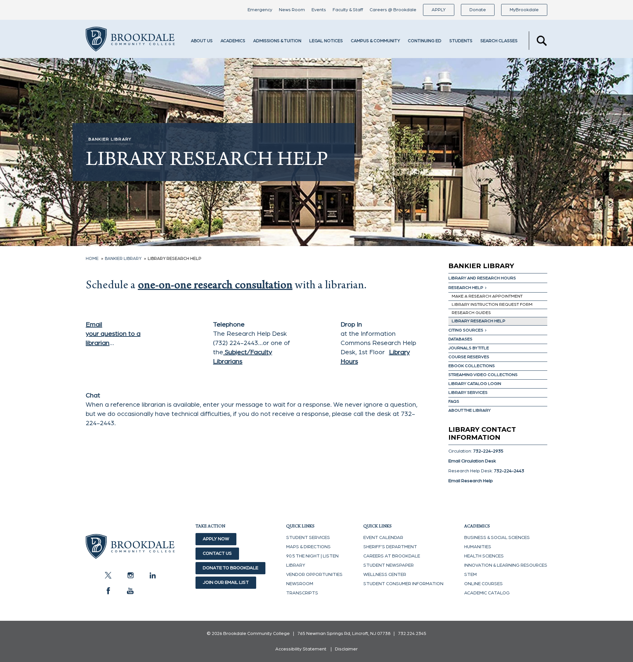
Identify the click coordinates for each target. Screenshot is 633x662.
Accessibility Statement (300, 649)
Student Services (308, 537)
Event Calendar (383, 537)
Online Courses (483, 584)
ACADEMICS (233, 41)
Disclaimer (346, 649)
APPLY (439, 10)
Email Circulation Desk (472, 461)
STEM (470, 574)
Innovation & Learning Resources (505, 565)
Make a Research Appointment (487, 296)
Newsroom (299, 584)
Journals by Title (468, 348)
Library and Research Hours (482, 278)
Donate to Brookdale (230, 568)
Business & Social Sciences (497, 537)
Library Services (468, 393)
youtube (130, 590)
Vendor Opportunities (314, 574)
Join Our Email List (226, 582)
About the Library (469, 410)
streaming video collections (483, 375)
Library (295, 565)
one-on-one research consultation (215, 286)
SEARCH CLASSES (499, 41)
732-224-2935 (488, 451)
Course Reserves (468, 357)
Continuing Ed (424, 41)
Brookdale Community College (130, 40)
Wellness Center (384, 574)
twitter (108, 575)
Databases (460, 339)
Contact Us (217, 553)
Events (319, 10)
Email (94, 324)
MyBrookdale (524, 10)
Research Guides (471, 313)
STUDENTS (460, 41)
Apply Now (216, 539)
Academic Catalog (487, 593)
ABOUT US (202, 41)
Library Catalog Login (474, 384)
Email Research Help (470, 481)
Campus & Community (375, 41)
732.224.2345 (412, 633)
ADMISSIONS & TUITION (277, 41)
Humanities (477, 547)
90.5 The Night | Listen (312, 556)
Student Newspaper (388, 565)
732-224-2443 (509, 471)
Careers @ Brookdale (393, 10)
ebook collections (471, 366)
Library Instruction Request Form (492, 304)
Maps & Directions (308, 547)
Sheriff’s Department (390, 547)
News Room (292, 10)
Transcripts (302, 593)
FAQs (453, 401)
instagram (130, 575)
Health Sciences (484, 556)
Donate (477, 10)
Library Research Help (478, 321)
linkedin (152, 575)
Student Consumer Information (403, 584)
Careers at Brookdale (391, 556)
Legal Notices (326, 41)
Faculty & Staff (348, 10)
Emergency (260, 10)
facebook (108, 590)
